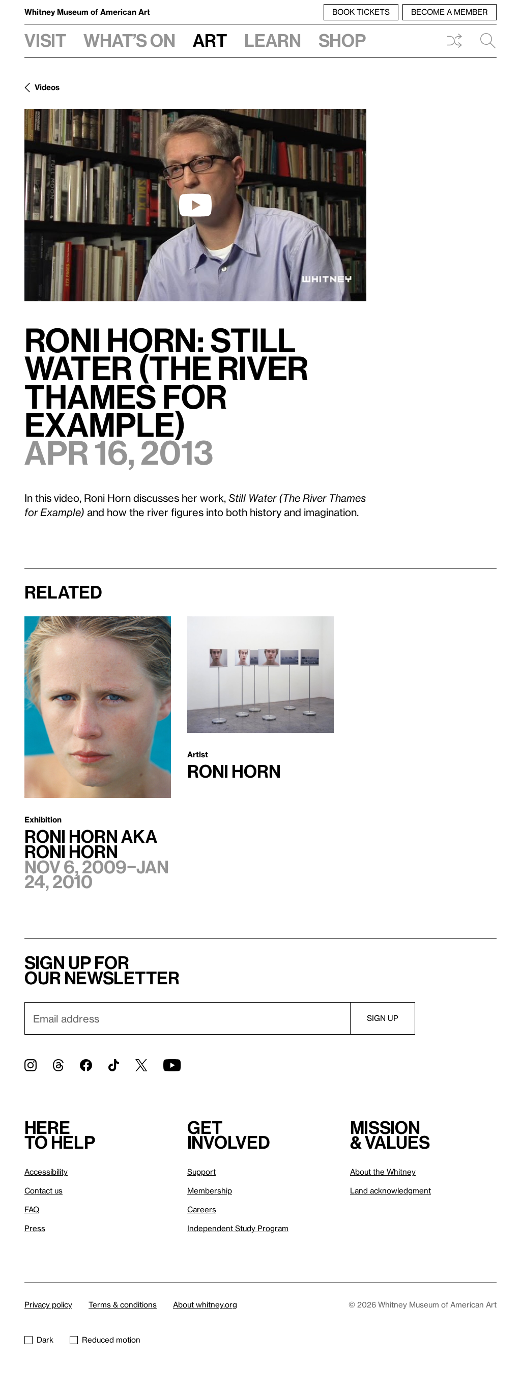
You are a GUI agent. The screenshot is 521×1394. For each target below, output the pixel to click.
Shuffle (454, 40)
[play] (195, 205)
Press (34, 1228)
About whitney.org (205, 1304)
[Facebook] (86, 1065)
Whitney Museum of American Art (87, 11)
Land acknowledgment (390, 1190)
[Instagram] (30, 1065)
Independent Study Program (237, 1228)
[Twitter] (141, 1065)
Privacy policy (48, 1304)
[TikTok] (113, 1065)
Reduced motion (111, 1339)
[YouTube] (172, 1065)
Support (201, 1171)
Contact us (43, 1190)
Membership (209, 1190)
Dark (45, 1339)
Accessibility (46, 1171)
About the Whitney (383, 1171)
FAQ (31, 1209)
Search (484, 40)
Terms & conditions (123, 1304)
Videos (47, 87)
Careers (201, 1209)
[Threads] (58, 1065)
